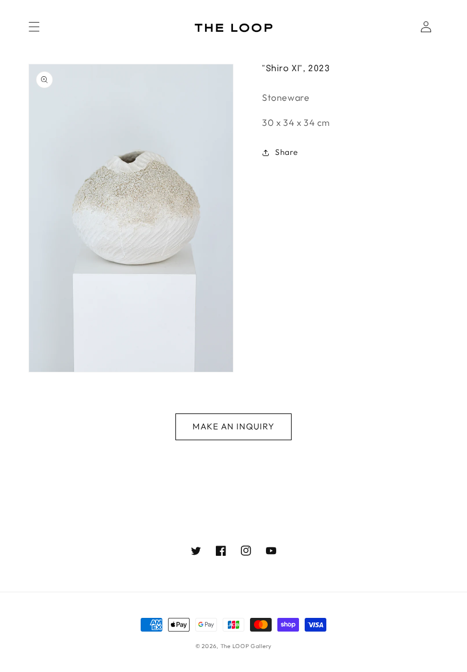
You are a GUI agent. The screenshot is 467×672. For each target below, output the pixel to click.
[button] (34, 26)
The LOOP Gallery (246, 646)
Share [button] (286, 152)
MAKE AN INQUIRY (233, 426)
